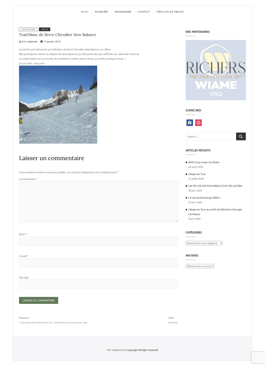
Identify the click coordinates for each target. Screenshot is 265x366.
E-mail (23, 256)
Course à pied (28, 29)
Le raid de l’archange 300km (204, 197)
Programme (123, 11)
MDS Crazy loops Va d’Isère (203, 162)
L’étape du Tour (197, 174)
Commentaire (28, 179)
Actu (84, 11)
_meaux (44, 29)
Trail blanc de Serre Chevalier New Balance (57, 34)
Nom (23, 234)
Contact (144, 11)
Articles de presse (170, 11)
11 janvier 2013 (52, 41)
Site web (24, 277)
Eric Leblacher (29, 41)
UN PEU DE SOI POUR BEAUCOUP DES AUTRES (215, 186)
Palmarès (101, 11)
